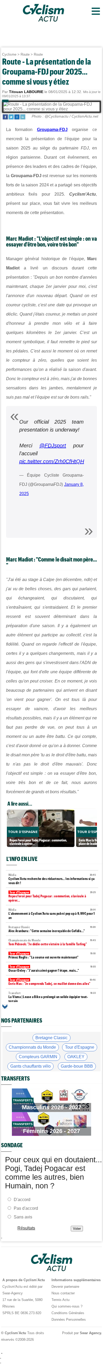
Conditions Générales (68, 1313)
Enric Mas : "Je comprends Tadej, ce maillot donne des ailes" (52, 982)
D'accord (22, 1199)
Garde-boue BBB (77, 1066)
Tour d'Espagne (79, 1047)
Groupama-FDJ (52, 129)
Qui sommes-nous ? (67, 1306)
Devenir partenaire (65, 1287)
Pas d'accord (26, 1208)
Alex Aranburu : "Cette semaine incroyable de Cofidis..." (52, 929)
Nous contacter (63, 1293)
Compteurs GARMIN (38, 1056)
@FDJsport (52, 445)
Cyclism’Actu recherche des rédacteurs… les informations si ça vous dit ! (52, 879)
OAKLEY (76, 1056)
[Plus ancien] (5, 1006)
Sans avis (23, 1217)
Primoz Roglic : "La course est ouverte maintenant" (52, 955)
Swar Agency (90, 1333)
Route (25, 54)
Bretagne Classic (51, 1037)
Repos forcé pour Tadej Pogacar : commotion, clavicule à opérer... (52, 896)
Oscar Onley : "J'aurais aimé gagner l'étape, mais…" (52, 968)
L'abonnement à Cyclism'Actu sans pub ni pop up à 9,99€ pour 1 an (52, 914)
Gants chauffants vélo (30, 1066)
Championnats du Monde (32, 1047)
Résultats (26, 1228)
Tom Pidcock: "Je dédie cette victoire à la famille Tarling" (52, 942)
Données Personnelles (69, 1320)
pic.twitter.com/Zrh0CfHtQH (51, 461)
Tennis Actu (60, 1300)
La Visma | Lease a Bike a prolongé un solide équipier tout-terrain (52, 997)
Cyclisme (9, 54)
